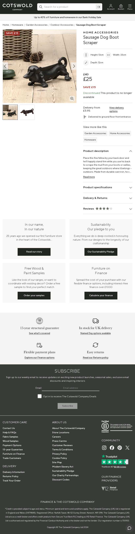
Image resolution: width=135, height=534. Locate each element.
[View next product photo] (73, 66)
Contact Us (9, 428)
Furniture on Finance (14, 454)
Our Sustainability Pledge (101, 251)
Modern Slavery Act (62, 466)
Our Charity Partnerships (65, 475)
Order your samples (34, 295)
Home (6, 25)
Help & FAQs (9, 432)
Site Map (57, 462)
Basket (121, 9)
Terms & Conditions (62, 449)
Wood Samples (10, 441)
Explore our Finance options (39, 357)
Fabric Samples (10, 437)
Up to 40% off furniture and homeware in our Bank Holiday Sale (67, 17)
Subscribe (67, 405)
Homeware (17, 25)
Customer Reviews (62, 445)
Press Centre (59, 441)
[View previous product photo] (5, 66)
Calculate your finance (101, 295)
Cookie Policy (59, 458)
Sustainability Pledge (63, 471)
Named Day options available (95, 333)
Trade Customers (12, 458)
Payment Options (12, 445)
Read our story (34, 251)
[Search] (98, 7)
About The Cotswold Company (68, 428)
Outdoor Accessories (61, 25)
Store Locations (60, 432)
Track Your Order (12, 480)
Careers (56, 437)
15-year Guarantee (13, 449)
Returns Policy (10, 476)
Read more (89, 177)
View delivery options (116, 109)
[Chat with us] (129, 528)
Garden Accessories (37, 25)
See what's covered (39, 333)
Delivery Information (14, 472)
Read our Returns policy (95, 357)
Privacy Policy (59, 454)
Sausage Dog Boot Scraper (91, 25)
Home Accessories (120, 133)
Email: (39, 388)
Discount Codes (60, 479)
